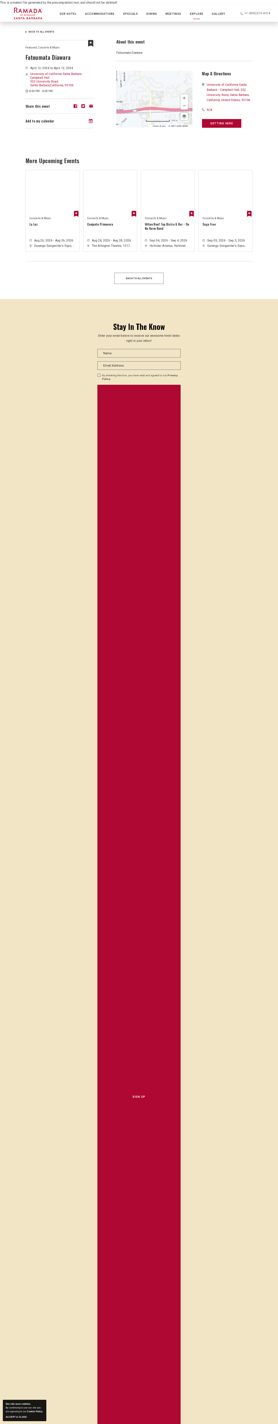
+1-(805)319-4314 (257, 13)
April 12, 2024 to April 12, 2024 (51, 68)
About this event (130, 42)
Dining (151, 13)
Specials (130, 13)
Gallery (218, 13)
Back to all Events (41, 31)
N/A (209, 110)
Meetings (173, 13)
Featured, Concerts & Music (43, 47)
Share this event (38, 106)
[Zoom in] (184, 98)
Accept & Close (16, 1417)
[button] (57, 79)
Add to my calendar (40, 121)
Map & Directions (216, 73)
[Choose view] (184, 116)
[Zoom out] (184, 106)
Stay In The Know (139, 326)
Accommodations (100, 13)
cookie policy (35, 1411)
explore (196, 13)
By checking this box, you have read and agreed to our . (140, 377)
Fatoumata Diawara (48, 57)
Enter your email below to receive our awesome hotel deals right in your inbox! (139, 338)
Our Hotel (68, 13)
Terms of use (159, 126)
